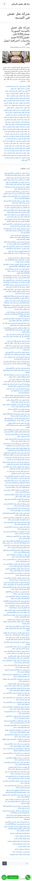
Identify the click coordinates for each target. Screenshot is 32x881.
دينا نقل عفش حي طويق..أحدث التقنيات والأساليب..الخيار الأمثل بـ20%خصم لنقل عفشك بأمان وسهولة (16, 621)
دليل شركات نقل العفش (18, 105)
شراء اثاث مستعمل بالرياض (22, 849)
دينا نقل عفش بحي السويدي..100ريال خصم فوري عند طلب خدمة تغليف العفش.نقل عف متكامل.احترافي (17, 801)
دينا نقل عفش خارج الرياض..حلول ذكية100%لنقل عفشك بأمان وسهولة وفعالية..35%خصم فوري (20, 237)
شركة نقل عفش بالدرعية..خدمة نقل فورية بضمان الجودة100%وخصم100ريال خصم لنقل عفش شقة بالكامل (17, 314)
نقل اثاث (18, 141)
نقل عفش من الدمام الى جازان (21, 851)
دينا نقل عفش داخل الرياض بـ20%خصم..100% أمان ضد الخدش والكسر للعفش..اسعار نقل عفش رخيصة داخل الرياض (16, 291)
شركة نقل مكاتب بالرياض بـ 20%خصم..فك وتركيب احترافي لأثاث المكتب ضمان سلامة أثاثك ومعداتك (16, 370)
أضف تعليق (24, 160)
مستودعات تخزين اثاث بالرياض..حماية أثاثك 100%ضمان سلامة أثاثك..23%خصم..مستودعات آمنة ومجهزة (16, 347)
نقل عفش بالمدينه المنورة (14, 153)
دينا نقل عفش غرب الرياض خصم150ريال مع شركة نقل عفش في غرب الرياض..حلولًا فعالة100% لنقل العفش (17, 271)
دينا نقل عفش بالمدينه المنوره (12, 110)
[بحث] (4, 863)
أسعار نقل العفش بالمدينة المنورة (18, 91)
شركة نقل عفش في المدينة (17, 136)
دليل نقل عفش (23, 86)
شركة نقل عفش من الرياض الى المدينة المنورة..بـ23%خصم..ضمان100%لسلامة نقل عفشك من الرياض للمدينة (17, 259)
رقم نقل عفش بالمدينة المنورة (21, 112)
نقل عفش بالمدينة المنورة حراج (16, 150)
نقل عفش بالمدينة (20, 148)
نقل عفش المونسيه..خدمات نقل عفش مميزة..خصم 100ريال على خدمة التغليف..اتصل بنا (16, 253)
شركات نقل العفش (11, 114)
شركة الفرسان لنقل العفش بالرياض (20, 833)
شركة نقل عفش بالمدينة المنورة (16, 126)
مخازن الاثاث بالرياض (24, 846)
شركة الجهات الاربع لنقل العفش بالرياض (18, 841)
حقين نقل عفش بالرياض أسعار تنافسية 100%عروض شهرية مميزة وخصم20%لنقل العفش (18, 425)
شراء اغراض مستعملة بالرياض (21, 844)
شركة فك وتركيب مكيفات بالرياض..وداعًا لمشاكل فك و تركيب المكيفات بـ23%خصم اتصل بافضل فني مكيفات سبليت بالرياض (16, 307)
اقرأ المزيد (22, 81)
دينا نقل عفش (21, 88)
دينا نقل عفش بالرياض (21, 4)
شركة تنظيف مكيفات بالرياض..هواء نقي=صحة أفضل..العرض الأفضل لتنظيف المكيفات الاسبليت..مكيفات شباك (17, 828)
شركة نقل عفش (16, 122)
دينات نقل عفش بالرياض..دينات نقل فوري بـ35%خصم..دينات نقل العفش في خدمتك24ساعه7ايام (18, 390)
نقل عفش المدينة (20, 145)
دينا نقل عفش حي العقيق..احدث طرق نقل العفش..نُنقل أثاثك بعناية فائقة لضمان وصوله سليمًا (17, 628)
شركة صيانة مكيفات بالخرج (22, 836)
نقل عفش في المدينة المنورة (13, 157)
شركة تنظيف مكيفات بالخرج (22, 838)
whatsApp (4, 877)
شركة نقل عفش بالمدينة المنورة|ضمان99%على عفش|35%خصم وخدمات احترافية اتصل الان (17, 35)
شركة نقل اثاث (25, 122)
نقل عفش (13, 88)
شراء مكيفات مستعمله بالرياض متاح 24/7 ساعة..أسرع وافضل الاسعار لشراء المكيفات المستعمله (18, 817)
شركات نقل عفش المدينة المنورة (14, 119)
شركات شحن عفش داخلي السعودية (20, 854)
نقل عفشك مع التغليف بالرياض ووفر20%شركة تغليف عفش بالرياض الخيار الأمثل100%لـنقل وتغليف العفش (17, 330)
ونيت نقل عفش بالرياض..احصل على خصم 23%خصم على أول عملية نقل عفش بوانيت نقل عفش (16, 336)
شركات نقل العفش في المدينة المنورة (19, 117)
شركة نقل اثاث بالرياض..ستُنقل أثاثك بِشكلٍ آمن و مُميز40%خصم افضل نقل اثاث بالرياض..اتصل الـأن (16, 363)
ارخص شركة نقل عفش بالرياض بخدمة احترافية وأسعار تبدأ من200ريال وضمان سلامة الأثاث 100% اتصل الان (16, 230)
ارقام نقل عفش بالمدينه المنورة (16, 100)
